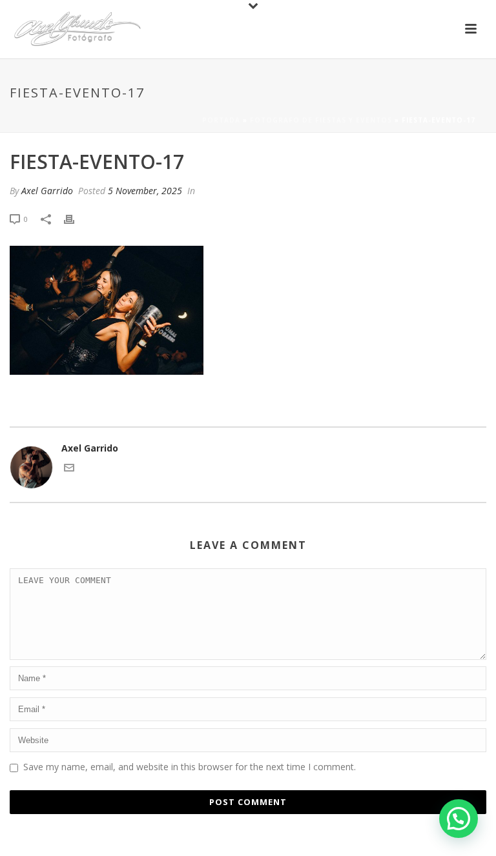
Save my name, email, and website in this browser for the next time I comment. (189, 767)
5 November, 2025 (145, 190)
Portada (221, 119)
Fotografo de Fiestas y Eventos (321, 119)
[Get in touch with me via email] (69, 469)
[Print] (75, 218)
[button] (458, 818)
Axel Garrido (47, 190)
